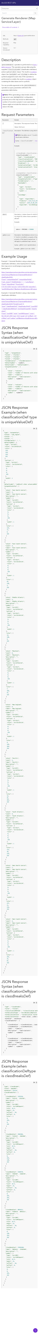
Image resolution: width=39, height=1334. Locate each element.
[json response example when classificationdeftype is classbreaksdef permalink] (31, 1076)
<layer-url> (21, 36)
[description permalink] (22, 60)
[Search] (35, 13)
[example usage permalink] (28, 256)
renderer (34, 72)
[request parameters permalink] (35, 114)
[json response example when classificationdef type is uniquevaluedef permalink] (34, 422)
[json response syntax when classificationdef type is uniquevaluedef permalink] (34, 342)
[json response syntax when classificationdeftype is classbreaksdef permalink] (31, 996)
